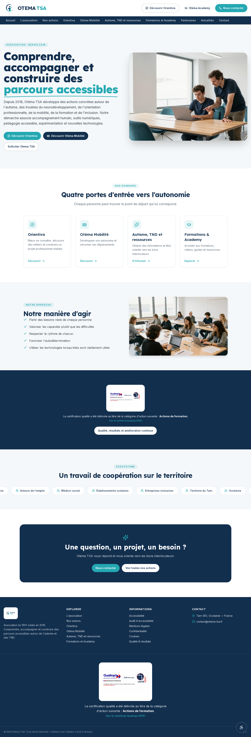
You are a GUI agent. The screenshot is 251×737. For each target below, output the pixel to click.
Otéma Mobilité (90, 20)
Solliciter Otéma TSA (21, 146)
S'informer (139, 260)
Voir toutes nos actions (141, 568)
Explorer (189, 260)
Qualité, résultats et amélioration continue (125, 430)
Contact (224, 20)
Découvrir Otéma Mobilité (68, 135)
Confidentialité (138, 631)
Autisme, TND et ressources (123, 20)
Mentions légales (139, 626)
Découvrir (34, 260)
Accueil (10, 20)
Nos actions (50, 20)
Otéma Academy (199, 8)
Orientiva (69, 20)
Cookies (134, 636)
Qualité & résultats (140, 641)
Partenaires (188, 20)
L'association (28, 20)
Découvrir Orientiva (162, 8)
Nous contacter (233, 8)
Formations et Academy (161, 20)
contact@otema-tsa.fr (209, 621)
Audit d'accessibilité (141, 620)
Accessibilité (136, 615)
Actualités (207, 20)
